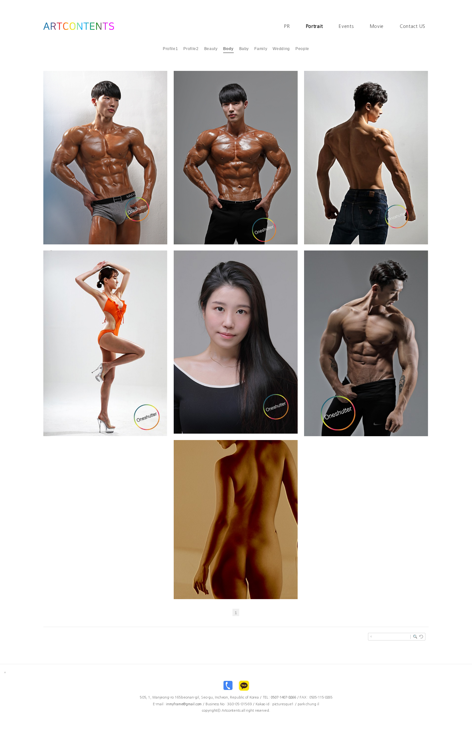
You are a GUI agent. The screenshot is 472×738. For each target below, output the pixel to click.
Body (228, 49)
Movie (377, 26)
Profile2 (190, 49)
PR (287, 26)
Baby (244, 49)
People (302, 49)
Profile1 (170, 49)
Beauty (211, 49)
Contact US (412, 26)
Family (260, 49)
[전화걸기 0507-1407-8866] (228, 687)
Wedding (281, 49)
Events (346, 26)
